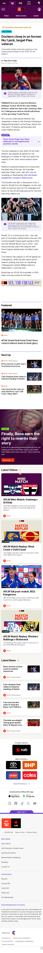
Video (6, 16)
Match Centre (21, 16)
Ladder (36, 16)
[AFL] (4, 3)
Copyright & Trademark (24, 941)
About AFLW (5, 844)
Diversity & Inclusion (8, 853)
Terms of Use (20, 832)
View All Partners (20, 784)
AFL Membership (7, 897)
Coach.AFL (5, 888)
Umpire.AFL (5, 893)
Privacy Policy (31, 832)
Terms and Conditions (21, 938)
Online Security (8, 944)
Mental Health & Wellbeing (10, 857)
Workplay (4, 862)
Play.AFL (4, 879)
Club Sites (29, 3)
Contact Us (5, 867)
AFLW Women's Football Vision (12, 848)
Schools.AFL (5, 883)
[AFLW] (12, 3)
